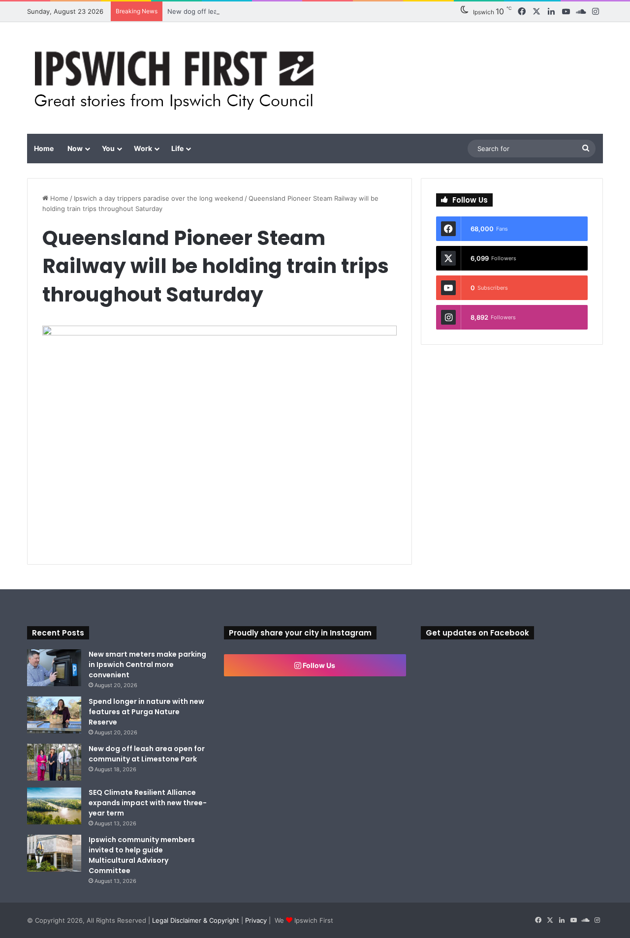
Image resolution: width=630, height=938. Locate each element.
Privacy (256, 920)
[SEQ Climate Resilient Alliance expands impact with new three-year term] (54, 805)
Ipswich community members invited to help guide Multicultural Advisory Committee (142, 855)
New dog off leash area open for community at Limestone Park (147, 754)
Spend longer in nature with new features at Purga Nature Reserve (146, 711)
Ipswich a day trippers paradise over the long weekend (158, 198)
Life (177, 148)
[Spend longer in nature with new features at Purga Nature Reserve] (54, 714)
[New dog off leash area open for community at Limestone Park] (54, 762)
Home (44, 148)
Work (143, 148)
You (108, 148)
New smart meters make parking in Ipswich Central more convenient (147, 664)
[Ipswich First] (177, 78)
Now (75, 148)
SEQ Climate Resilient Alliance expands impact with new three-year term (148, 802)
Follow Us (318, 665)
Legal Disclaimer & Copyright (195, 920)
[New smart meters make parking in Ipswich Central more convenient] (54, 667)
